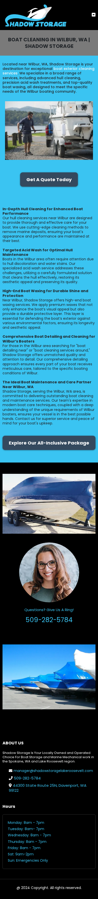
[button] (93, 15)
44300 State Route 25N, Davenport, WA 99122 (47, 788)
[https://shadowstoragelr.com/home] (35, 15)
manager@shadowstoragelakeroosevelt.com (53, 770)
